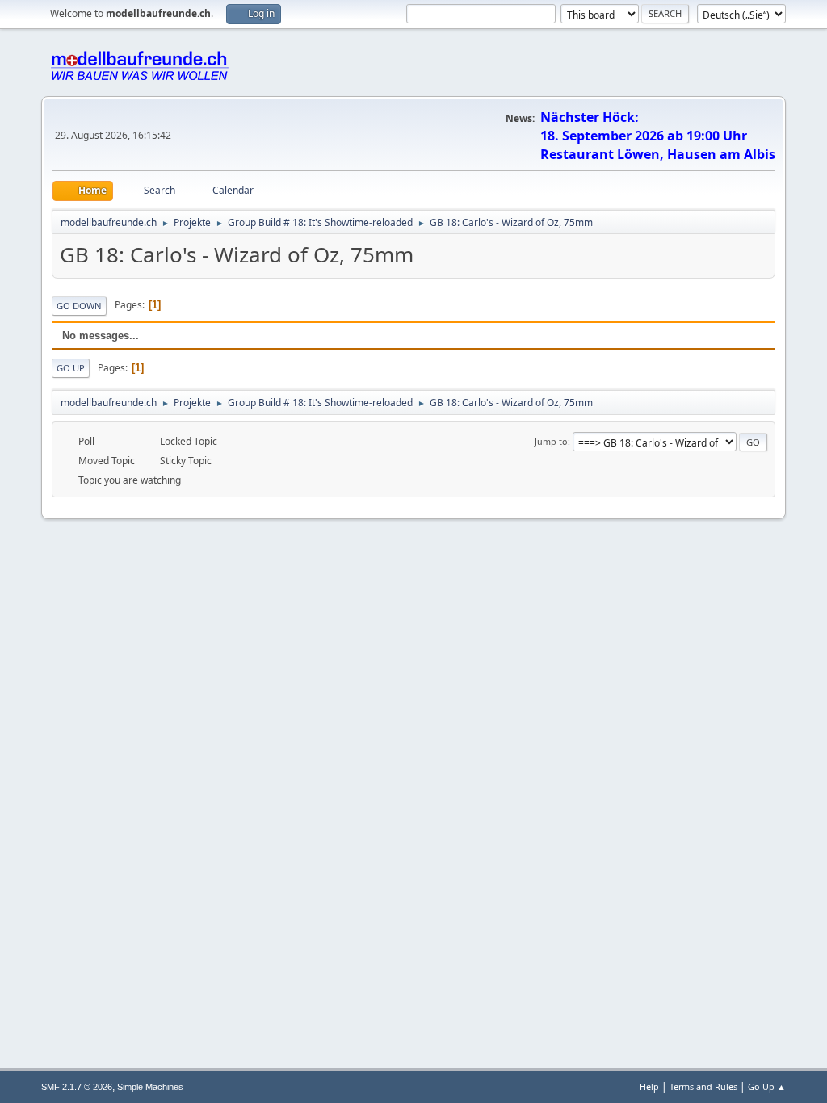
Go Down (79, 306)
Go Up (71, 368)
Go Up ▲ (767, 1086)
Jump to (551, 441)
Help (649, 1086)
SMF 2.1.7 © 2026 (76, 1087)
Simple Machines (150, 1087)
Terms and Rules (703, 1086)
